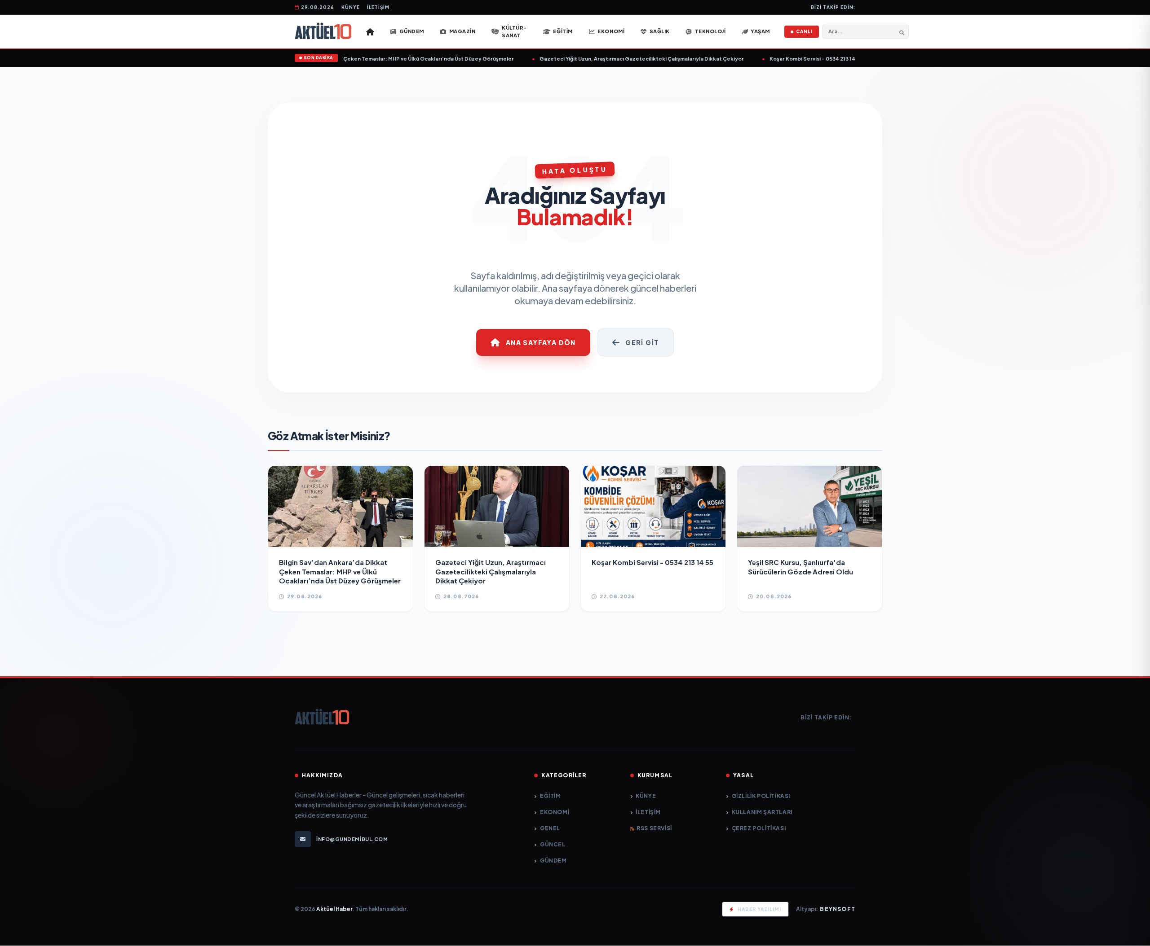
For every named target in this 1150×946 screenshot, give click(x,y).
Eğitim (550, 796)
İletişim (378, 7)
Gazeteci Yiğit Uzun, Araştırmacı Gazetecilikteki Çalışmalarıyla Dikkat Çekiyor (621, 58)
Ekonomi (554, 812)
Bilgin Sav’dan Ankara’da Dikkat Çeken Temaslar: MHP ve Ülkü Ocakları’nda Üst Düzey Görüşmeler (366, 58)
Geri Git (642, 342)
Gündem (553, 860)
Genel (550, 828)
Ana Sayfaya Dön (541, 342)
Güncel (552, 844)
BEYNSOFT (837, 909)
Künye (350, 7)
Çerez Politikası (759, 828)
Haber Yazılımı (759, 909)
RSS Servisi (654, 828)
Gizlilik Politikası (761, 796)
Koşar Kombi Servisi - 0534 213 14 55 (795, 58)
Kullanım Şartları (762, 812)
